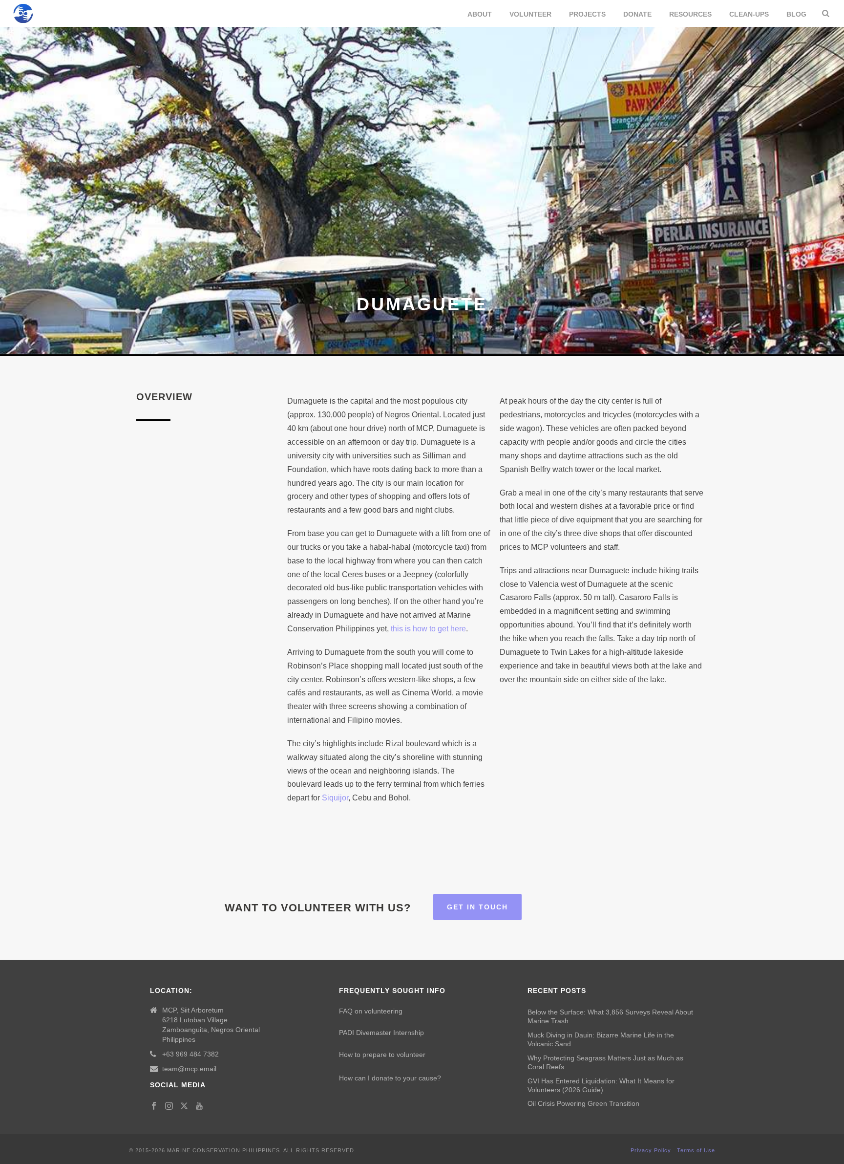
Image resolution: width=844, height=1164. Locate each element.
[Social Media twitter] (184, 1106)
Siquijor (335, 798)
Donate (637, 14)
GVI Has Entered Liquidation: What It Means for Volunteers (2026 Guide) (601, 1085)
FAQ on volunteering (370, 1011)
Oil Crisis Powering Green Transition (583, 1103)
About (479, 14)
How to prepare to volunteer (382, 1054)
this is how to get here (428, 629)
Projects (587, 14)
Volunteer (530, 14)
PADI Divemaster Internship (381, 1032)
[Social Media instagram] (169, 1106)
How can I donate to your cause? (390, 1078)
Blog (796, 14)
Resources (690, 14)
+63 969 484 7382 (190, 1054)
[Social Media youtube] (199, 1106)
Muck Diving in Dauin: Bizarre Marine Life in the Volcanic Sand (601, 1039)
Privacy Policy (651, 1150)
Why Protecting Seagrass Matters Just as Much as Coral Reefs (605, 1062)
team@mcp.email (189, 1069)
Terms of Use (696, 1150)
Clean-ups (749, 14)
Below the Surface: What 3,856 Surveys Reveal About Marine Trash (610, 1016)
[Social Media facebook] (154, 1106)
